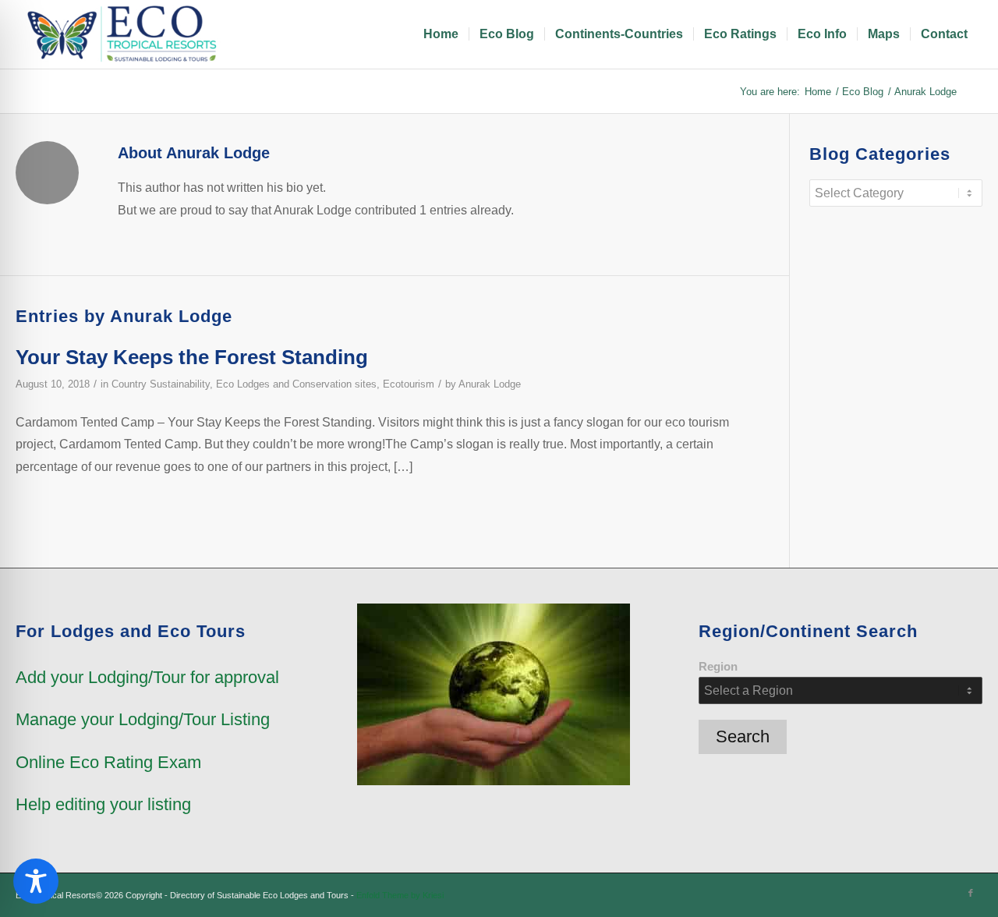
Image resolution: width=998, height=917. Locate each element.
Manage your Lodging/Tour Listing (143, 719)
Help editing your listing (103, 804)
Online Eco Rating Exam (108, 762)
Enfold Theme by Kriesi (400, 895)
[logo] (124, 34)
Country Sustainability (160, 384)
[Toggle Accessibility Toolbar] (36, 881)
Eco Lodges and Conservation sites (296, 384)
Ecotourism (408, 384)
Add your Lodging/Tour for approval (147, 677)
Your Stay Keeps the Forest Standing (192, 357)
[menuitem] (441, 34)
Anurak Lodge (489, 384)
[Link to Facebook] (970, 893)
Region (718, 666)
